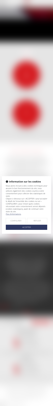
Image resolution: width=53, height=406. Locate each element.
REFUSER (37, 220)
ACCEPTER (26, 227)
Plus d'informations (13, 214)
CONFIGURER (15, 220)
